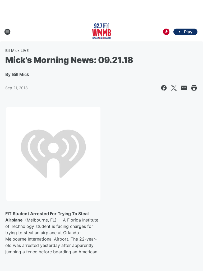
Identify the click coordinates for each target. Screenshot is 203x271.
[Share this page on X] (174, 88)
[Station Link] (101, 31)
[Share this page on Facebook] (164, 88)
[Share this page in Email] (184, 88)
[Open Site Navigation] (7, 32)
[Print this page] (194, 88)
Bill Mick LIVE (17, 50)
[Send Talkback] (166, 32)
